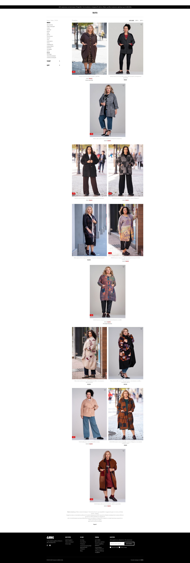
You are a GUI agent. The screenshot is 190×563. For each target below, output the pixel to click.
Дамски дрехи (68, 540)
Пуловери (49, 49)
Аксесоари (68, 543)
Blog (81, 550)
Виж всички (50, 24)
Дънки (48, 34)
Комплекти (49, 41)
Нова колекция (51, 26)
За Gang (82, 540)
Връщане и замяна (99, 541)
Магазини (82, 543)
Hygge (48, 28)
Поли (48, 42)
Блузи (48, 31)
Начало (48, 20)
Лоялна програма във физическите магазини (85, 547)
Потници (49, 54)
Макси (52, 20)
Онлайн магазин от (137, 560)
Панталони (50, 36)
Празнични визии (51, 56)
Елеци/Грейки (50, 46)
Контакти (83, 541)
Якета (48, 51)
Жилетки (49, 47)
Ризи (48, 33)
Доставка (97, 540)
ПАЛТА (56, 20)
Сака (48, 39)
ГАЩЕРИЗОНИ (50, 44)
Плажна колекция (51, 57)
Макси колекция (69, 541)
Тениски (49, 29)
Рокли (48, 38)
